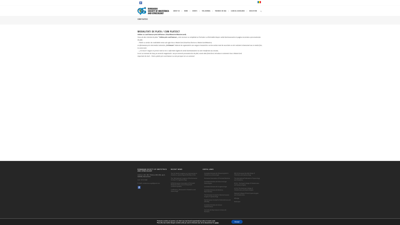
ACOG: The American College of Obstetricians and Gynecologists (243, 189)
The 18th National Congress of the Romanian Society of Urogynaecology (184, 179)
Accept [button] (236, 222)
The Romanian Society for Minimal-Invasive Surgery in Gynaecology (216, 196)
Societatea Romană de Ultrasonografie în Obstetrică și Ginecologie (216, 174)
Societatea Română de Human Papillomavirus (213, 206)
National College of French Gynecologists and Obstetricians (246, 194)
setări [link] (217, 223)
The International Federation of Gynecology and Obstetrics (247, 179)
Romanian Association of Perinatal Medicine (217, 178)
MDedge (236, 198)
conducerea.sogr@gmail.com (151, 183)
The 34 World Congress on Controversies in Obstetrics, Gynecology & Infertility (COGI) (184, 174)
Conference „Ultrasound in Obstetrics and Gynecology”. (183, 190)
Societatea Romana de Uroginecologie (215, 187)
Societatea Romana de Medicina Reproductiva (213, 190)
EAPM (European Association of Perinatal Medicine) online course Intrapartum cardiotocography (183, 184)
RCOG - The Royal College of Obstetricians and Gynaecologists (246, 184)
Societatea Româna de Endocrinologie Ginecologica (215, 182)
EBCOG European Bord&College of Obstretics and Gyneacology (244, 174)
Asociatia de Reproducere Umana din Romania (215, 210)
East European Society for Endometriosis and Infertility (217, 200)
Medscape (237, 201)
